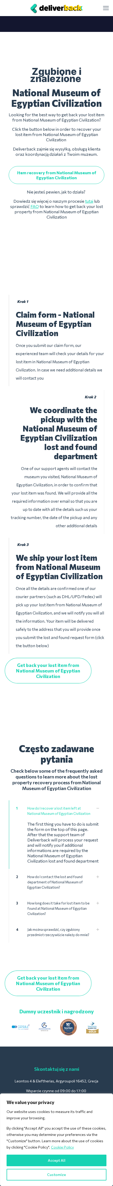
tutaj (89, 201)
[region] (56, 1139)
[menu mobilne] (105, 7)
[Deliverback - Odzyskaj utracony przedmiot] (56, 7)
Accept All (56, 1160)
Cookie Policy (62, 1147)
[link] (20, 1027)
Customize (56, 1174)
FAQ (34, 206)
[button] (56, 834)
